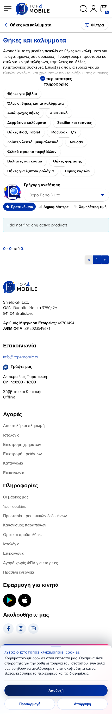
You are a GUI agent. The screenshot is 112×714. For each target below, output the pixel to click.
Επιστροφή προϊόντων (22, 453)
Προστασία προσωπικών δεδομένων (35, 515)
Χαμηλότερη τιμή (93, 207)
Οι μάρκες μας (15, 497)
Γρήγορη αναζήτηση (42, 184)
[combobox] (66, 195)
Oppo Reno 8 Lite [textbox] (44, 194)
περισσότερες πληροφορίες (58, 81)
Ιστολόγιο (11, 435)
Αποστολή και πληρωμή (24, 425)
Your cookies (14, 506)
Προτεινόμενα (22, 207)
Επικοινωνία (13, 472)
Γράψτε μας (21, 366)
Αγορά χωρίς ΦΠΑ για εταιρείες (30, 562)
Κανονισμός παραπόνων (24, 525)
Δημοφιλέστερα (56, 207)
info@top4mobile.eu (21, 356)
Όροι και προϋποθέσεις (23, 534)
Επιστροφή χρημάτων (22, 444)
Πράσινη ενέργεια (18, 572)
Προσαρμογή (29, 704)
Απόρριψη (82, 704)
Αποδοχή (56, 690)
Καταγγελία (13, 463)
